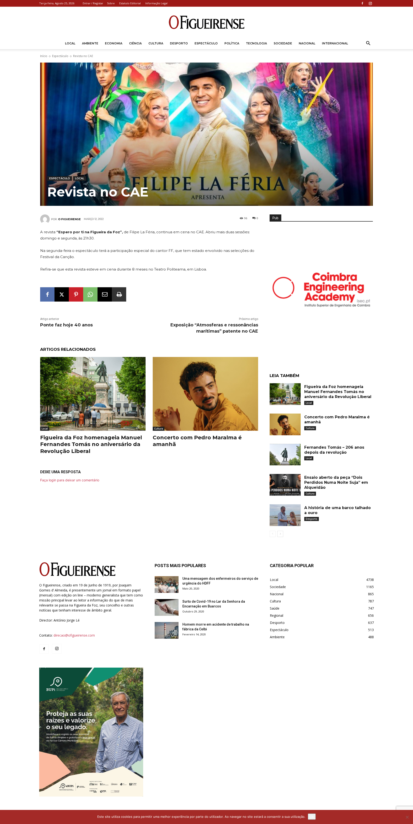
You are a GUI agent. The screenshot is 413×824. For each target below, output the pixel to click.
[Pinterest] (76, 294)
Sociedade (283, 43)
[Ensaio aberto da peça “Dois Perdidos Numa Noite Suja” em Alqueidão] (285, 485)
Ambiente (90, 43)
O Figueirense (69, 219)
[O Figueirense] (206, 22)
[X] (61, 294)
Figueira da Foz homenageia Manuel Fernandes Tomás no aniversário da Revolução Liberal (91, 444)
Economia (113, 43)
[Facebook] (362, 3)
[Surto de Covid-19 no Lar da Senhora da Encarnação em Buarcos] (167, 607)
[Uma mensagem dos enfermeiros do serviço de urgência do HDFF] (167, 584)
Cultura (155, 43)
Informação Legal (156, 3)
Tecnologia (256, 43)
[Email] (105, 294)
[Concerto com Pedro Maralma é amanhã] (205, 394)
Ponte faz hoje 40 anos (66, 325)
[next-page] (280, 534)
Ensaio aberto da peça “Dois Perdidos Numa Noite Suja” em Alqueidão (336, 482)
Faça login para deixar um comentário (69, 480)
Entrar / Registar (93, 3)
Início (43, 56)
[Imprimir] (119, 294)
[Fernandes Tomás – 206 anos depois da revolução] (285, 455)
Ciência (135, 43)
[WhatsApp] (90, 294)
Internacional (335, 43)
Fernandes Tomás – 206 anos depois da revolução (334, 450)
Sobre (111, 3)
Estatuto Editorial (130, 3)
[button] (368, 44)
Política (231, 43)
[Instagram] (370, 3)
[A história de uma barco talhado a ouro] (285, 515)
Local (70, 43)
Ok (312, 817)
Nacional (307, 43)
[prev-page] (273, 534)
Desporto (179, 43)
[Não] (407, 817)
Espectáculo (206, 43)
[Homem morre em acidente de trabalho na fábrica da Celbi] (167, 630)
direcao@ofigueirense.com (74, 635)
